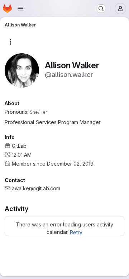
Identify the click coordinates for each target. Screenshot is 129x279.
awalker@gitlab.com (36, 188)
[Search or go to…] (101, 8)
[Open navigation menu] (20, 8)
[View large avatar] (22, 70)
